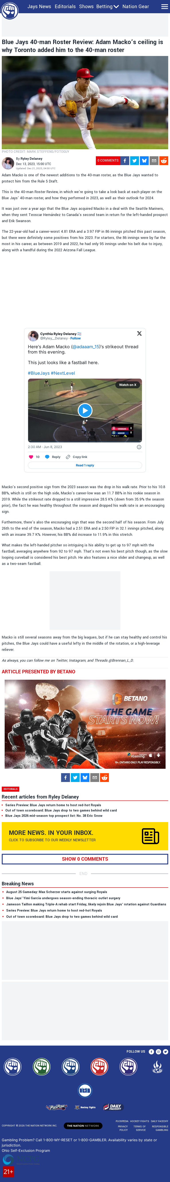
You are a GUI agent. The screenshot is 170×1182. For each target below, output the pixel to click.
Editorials (65, 6)
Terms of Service (139, 1128)
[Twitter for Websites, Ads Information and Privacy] (139, 447)
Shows (86, 6)
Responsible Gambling (160, 1128)
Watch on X (127, 385)
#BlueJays (39, 373)
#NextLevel (63, 373)
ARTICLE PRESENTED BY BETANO (38, 671)
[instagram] (158, 1051)
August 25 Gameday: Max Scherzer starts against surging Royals (56, 892)
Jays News (39, 6)
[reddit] (163, 160)
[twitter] (134, 160)
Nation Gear (135, 6)
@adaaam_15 (86, 346)
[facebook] (124, 160)
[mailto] (154, 160)
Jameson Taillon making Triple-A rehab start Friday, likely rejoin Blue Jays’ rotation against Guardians (86, 904)
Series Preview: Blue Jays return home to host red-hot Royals (54, 910)
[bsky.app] (144, 160)
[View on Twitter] (139, 336)
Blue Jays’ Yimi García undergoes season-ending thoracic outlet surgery (63, 898)
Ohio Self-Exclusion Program (26, 1150)
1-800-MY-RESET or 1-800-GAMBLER (74, 1140)
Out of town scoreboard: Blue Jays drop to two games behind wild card (62, 916)
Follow (75, 338)
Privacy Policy (123, 1128)
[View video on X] (85, 410)
